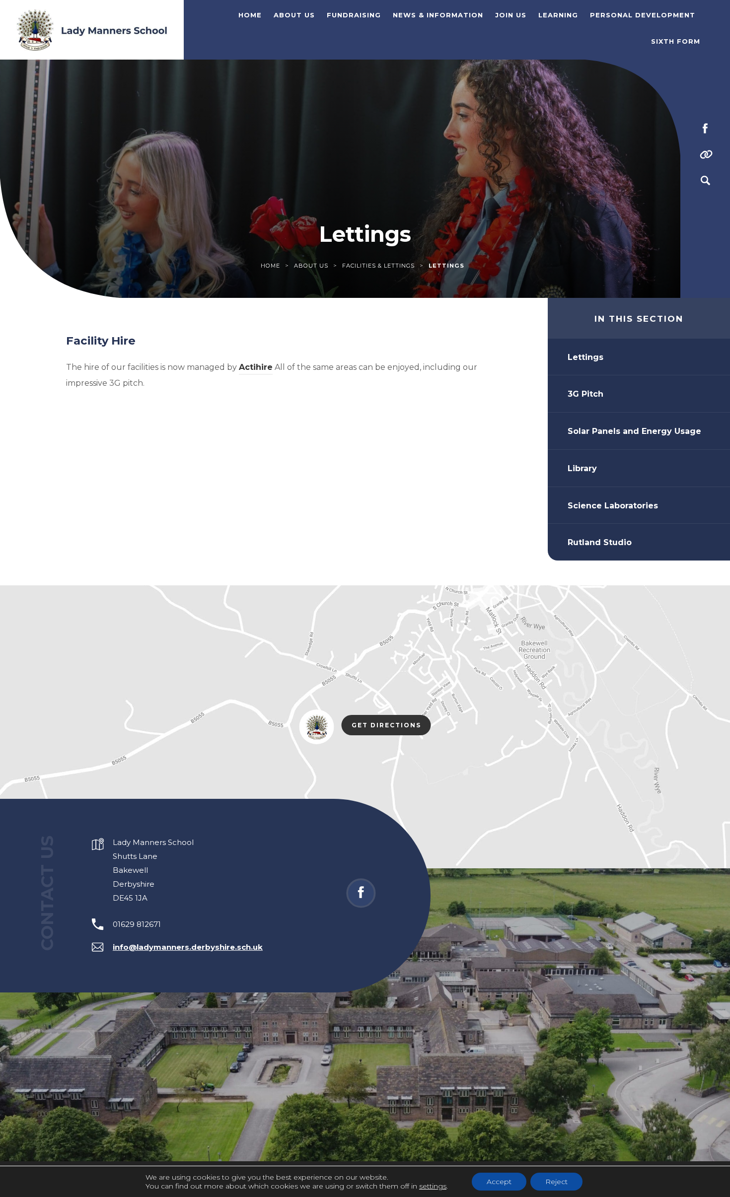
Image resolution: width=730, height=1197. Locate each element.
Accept (499, 1181)
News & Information (438, 15)
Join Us (510, 15)
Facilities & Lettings (378, 265)
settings (432, 1186)
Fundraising (354, 15)
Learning (558, 15)
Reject (556, 1181)
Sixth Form (675, 41)
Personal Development (642, 15)
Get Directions (391, 726)
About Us (294, 15)
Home (250, 15)
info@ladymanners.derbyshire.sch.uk (188, 947)
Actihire (256, 367)
